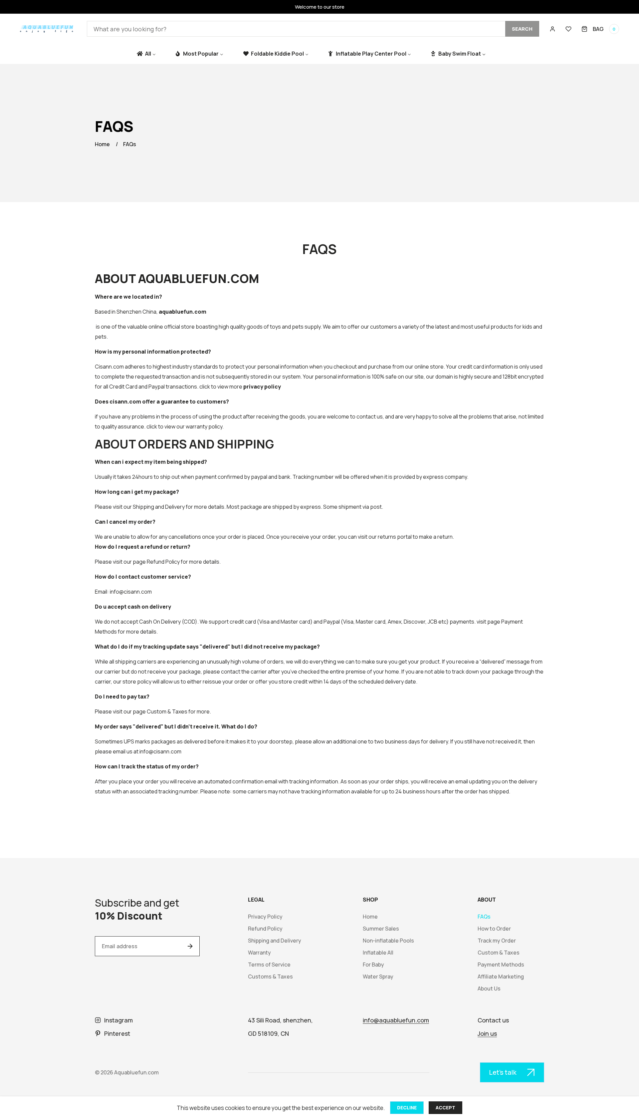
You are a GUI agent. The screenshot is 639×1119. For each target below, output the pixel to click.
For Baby (373, 964)
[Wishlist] (568, 29)
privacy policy (262, 386)
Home (102, 144)
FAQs (129, 144)
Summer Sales (381, 928)
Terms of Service (269, 964)
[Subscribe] (190, 946)
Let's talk (503, 1072)
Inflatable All (378, 952)
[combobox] (313, 29)
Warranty (259, 952)
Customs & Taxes (270, 976)
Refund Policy (163, 561)
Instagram (118, 1020)
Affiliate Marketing (501, 976)
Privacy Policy (265, 916)
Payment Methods (501, 964)
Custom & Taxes (167, 711)
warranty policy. (205, 426)
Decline (407, 1107)
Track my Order (497, 940)
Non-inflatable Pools (388, 940)
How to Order (494, 928)
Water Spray (378, 976)
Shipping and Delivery (159, 506)
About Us (489, 988)
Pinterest (117, 1033)
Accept (445, 1107)
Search (522, 28)
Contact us (493, 1020)
